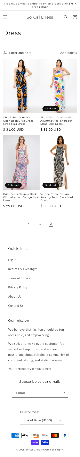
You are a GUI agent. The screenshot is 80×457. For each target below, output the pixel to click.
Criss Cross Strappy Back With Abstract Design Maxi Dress (21, 197)
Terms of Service (19, 278)
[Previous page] (28, 223)
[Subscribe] (63, 393)
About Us (14, 296)
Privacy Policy (17, 287)
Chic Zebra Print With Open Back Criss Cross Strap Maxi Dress (18, 120)
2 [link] (51, 223)
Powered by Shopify (52, 449)
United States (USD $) (38, 420)
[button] (5, 17)
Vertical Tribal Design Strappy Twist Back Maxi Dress (56, 197)
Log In (12, 259)
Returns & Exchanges (22, 269)
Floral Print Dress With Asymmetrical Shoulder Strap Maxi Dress (56, 120)
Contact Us (16, 305)
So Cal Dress (33, 449)
